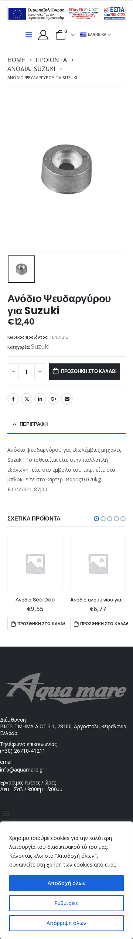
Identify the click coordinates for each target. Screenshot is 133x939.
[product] (35, 563)
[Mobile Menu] (29, 34)
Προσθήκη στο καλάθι (89, 371)
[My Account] (43, 35)
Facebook (13, 399)
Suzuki (40, 346)
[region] (66, 880)
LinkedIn (40, 399)
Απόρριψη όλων (66, 922)
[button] (96, 518)
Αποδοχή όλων (67, 883)
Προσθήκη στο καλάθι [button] (41, 624)
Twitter (27, 399)
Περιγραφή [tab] (34, 424)
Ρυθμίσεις (66, 902)
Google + (53, 399)
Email (67, 399)
